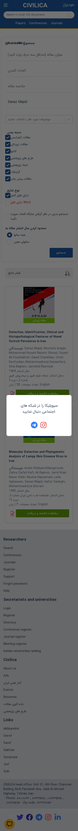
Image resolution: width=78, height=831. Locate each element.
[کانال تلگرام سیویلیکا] (34, 425)
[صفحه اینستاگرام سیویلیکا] (43, 425)
